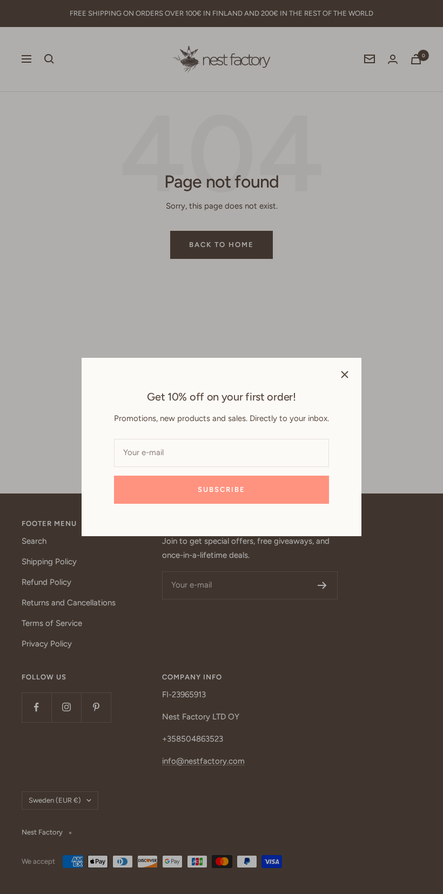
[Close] (344, 374)
